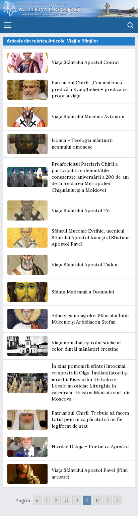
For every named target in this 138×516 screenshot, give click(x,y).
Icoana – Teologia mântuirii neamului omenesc (82, 143)
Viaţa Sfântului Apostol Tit (81, 210)
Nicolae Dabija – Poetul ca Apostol (90, 446)
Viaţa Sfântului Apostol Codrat (85, 62)
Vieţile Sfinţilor (82, 41)
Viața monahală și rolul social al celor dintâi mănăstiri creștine (86, 346)
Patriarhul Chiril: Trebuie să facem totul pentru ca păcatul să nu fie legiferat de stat (90, 419)
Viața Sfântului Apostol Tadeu (84, 265)
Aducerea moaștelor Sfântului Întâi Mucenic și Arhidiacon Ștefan (90, 319)
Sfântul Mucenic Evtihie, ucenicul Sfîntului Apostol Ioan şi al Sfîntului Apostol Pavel (91, 237)
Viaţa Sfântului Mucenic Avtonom (88, 116)
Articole (56, 41)
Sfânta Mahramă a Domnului (83, 292)
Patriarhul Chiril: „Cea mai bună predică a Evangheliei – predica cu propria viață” (90, 89)
